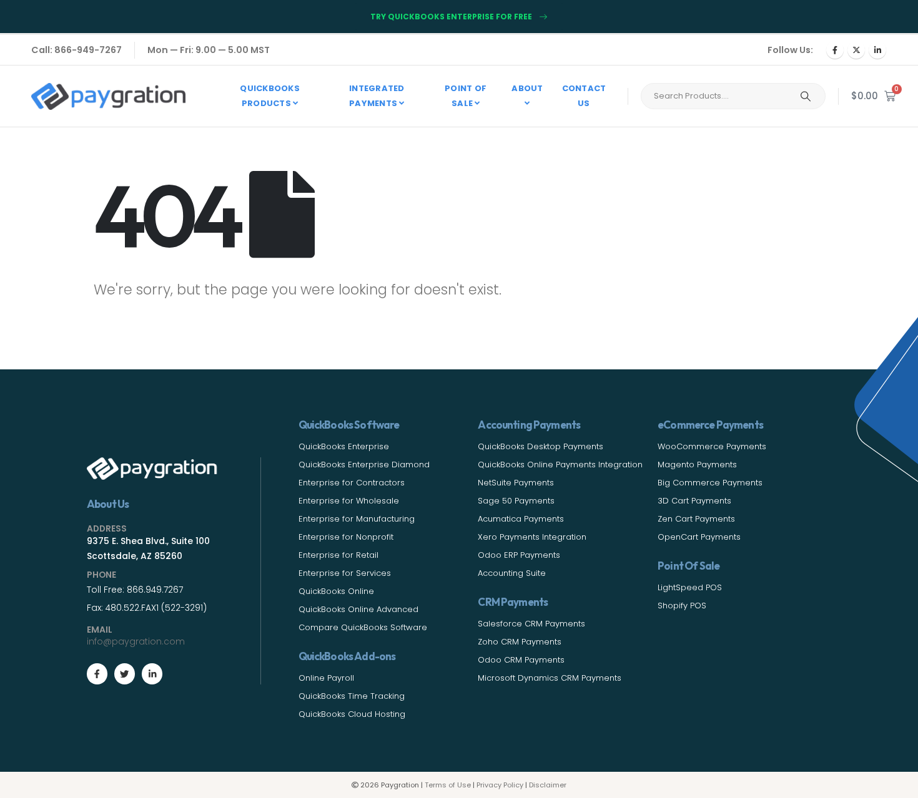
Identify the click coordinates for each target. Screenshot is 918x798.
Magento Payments (697, 464)
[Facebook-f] (97, 673)
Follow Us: (790, 50)
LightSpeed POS (690, 587)
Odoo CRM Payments (521, 660)
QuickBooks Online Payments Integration (560, 464)
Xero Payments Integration (532, 537)
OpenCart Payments (699, 537)
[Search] (805, 96)
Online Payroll (326, 678)
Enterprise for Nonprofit (346, 537)
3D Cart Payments (694, 501)
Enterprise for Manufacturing (357, 519)
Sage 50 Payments (516, 501)
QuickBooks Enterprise (344, 446)
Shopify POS (682, 605)
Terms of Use (448, 785)
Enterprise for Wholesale (349, 501)
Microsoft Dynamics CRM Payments (549, 678)
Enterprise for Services (345, 573)
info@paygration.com (136, 641)
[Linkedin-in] (152, 673)
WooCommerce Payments (712, 446)
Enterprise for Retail (338, 555)
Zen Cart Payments (696, 519)
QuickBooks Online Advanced (358, 609)
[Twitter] (124, 673)
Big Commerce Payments (710, 483)
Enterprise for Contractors (352, 483)
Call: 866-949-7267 (76, 50)
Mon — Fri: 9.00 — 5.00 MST (208, 50)
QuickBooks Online (336, 591)
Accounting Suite (512, 573)
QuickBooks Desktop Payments (540, 446)
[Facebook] (835, 50)
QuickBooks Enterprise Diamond (364, 464)
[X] (856, 50)
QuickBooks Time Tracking (352, 696)
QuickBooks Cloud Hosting (352, 714)
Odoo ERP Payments (519, 555)
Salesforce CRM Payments (531, 624)
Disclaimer (547, 785)
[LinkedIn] (877, 50)
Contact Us (584, 95)
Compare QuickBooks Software (363, 627)
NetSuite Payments (516, 483)
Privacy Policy (499, 785)
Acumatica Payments (521, 519)
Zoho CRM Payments (519, 642)
